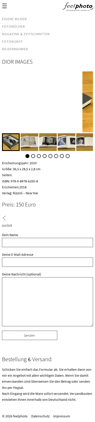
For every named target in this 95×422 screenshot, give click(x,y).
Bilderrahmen (15, 49)
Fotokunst (12, 41)
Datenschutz (40, 416)
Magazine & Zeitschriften (26, 34)
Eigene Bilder (14, 19)
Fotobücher (13, 26)
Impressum (61, 416)
